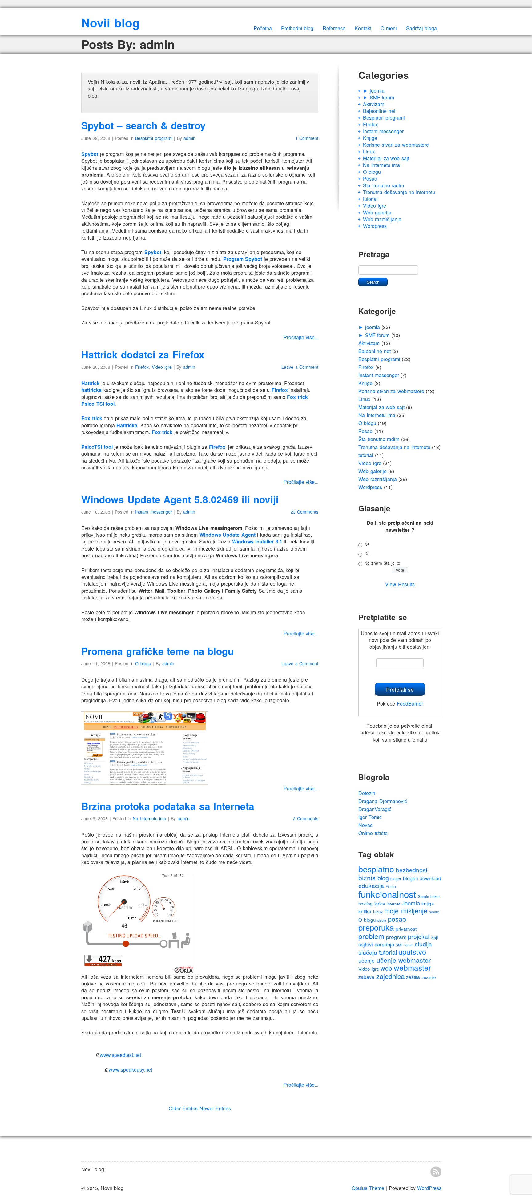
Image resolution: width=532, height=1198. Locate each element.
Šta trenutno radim (383, 185)
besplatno (376, 869)
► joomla (374, 90)
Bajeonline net (379, 110)
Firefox (142, 367)
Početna (263, 28)
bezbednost (411, 870)
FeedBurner (410, 703)
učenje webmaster (404, 960)
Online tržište (373, 833)
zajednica (390, 976)
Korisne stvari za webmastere (396, 144)
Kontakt (363, 28)
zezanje (429, 977)
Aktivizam (373, 104)
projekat (418, 936)
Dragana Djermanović (382, 801)
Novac (365, 825)
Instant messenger (153, 512)
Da (367, 553)
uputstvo (412, 951)
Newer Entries (215, 1108)
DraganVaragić (374, 809)
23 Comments (305, 512)
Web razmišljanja (382, 219)
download (430, 878)
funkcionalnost (387, 893)
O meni (389, 28)
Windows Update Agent (228, 534)
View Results (400, 584)
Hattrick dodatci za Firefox (142, 354)
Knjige (370, 137)
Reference (334, 28)
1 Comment (307, 138)
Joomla (411, 903)
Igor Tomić (370, 817)
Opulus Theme (368, 1188)
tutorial (370, 198)
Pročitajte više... (301, 337)
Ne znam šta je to (382, 563)
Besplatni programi (153, 138)
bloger (395, 878)
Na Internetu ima (149, 818)
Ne (367, 544)
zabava (366, 976)
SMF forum (404, 944)
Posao (370, 178)
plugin (381, 920)
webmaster (412, 967)
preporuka (376, 927)
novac (434, 911)
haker (435, 896)
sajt (434, 937)
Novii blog (110, 22)
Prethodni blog (297, 28)
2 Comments (306, 818)
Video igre (162, 367)
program (396, 937)
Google (423, 896)
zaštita (413, 976)
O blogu (143, 663)
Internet (393, 904)
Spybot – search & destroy (143, 125)
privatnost (406, 928)
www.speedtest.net (120, 1054)
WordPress (429, 1188)
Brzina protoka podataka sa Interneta (167, 806)
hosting (365, 904)
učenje (366, 960)
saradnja (384, 944)
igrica (379, 903)
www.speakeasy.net (130, 1069)
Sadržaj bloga (421, 28)
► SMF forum (378, 97)
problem (371, 936)
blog (383, 877)
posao (397, 919)
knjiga (427, 903)
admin (189, 138)
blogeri (410, 878)
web (386, 968)
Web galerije (377, 212)
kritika (364, 911)
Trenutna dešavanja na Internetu (399, 192)
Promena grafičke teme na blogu (157, 651)
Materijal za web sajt (386, 158)
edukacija (371, 885)
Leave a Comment (299, 367)
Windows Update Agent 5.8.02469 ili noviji (180, 499)
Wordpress (375, 225)
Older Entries (183, 1108)
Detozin (366, 793)
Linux (369, 151)
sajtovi (365, 944)
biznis (367, 877)
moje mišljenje (405, 910)
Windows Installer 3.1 (257, 541)
